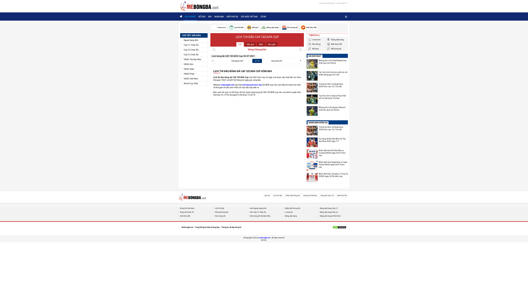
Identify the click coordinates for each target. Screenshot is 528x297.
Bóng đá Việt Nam (310, 195)
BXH (210, 16)
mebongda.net (264, 238)
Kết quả (250, 44)
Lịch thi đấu (190, 16)
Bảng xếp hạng (337, 39)
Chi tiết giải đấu (191, 35)
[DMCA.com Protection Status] (339, 227)
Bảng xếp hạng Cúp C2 (329, 212)
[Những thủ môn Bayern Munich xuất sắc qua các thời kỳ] (312, 111)
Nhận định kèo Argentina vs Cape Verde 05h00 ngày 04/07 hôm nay (333, 164)
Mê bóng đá (336, 49)
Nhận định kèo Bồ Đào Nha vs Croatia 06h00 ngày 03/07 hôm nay (332, 152)
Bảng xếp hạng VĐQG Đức (330, 216)
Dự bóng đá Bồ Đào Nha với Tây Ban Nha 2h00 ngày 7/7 (332, 140)
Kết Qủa (201, 16)
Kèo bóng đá (220, 216)
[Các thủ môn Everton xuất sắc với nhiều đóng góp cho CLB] (312, 76)
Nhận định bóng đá (293, 195)
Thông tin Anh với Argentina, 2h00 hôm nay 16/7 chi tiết (331, 85)
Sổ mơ (263, 16)
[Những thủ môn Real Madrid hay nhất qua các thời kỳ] (312, 64)
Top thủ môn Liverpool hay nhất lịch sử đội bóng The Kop (332, 97)
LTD (240, 44)
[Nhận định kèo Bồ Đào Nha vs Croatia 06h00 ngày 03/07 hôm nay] (312, 154)
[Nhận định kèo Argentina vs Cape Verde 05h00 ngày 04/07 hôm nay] (312, 165)
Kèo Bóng (316, 44)
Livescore (316, 39)
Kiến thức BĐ (232, 16)
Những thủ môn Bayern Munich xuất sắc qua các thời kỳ (332, 108)
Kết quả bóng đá (221, 212)
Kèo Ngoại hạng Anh (258, 208)
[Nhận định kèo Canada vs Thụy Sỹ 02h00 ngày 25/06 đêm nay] (312, 177)
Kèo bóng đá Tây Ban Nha (260, 216)
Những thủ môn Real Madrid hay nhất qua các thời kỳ (332, 61)
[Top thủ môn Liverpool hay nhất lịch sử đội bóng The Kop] (312, 99)
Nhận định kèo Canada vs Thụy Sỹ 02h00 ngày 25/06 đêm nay (333, 175)
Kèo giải (271, 44)
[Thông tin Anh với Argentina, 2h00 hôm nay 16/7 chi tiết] (312, 87)
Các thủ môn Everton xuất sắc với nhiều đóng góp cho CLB (333, 73)
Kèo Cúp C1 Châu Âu (258, 212)
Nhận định (219, 16)
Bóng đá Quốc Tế (327, 195)
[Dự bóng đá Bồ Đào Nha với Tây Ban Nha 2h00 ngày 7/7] (312, 142)
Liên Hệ (267, 195)
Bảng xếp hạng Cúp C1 (329, 208)
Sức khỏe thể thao (249, 16)
